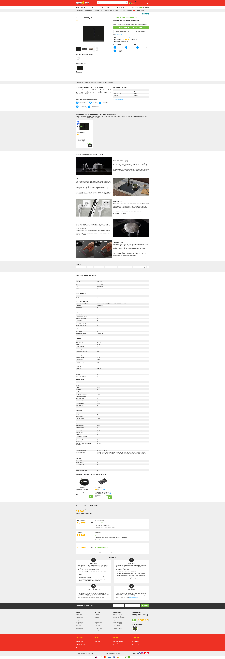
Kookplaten (90, 267)
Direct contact (141, 31)
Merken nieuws (117, 612)
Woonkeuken (78, 625)
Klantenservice (79, 637)
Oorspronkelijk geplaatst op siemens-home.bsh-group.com (105, 527)
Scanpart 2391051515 (80, 487)
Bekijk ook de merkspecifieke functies (84, 95)
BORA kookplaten (98, 628)
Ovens (96, 626)
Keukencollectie (79, 614)
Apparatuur (97, 612)
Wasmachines (97, 614)
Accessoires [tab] (99, 82)
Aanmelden (145, 605)
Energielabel (104, 102)
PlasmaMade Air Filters (117, 626)
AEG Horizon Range (117, 616)
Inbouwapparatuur (88, 13)
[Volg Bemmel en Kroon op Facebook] (139, 653)
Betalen (77, 642)
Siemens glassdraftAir (117, 623)
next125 (77, 620)
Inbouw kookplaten (97, 13)
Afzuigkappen (97, 625)
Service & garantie (79, 646)
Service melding (139, 1)
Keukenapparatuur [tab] (105, 10)
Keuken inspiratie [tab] (88, 10)
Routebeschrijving (98, 644)
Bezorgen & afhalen (79, 641)
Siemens (88, 19)
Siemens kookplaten (94, 19)
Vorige (78, 13)
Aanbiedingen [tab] (130, 10)
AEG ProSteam (116, 620)
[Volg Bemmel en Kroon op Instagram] (142, 653)
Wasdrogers (97, 616)
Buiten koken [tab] (122, 10)
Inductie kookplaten (99, 267)
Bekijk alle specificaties (118, 99)
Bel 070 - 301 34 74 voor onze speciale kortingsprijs (132, 27)
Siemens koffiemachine (117, 628)
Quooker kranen (98, 619)
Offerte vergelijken (79, 628)
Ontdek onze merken (117, 614)
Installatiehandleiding (83, 102)
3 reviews (84, 19)
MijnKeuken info (146, 1)
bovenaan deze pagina (133, 597)
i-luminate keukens (79, 622)
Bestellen (77, 639)
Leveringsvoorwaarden (80, 630)
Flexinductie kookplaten (111, 267)
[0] (147, 3)
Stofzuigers (97, 617)
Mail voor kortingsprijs (123, 31)
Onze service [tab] (110, 82)
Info (90, 145)
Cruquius (97, 637)
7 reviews (85, 134)
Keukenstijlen (78, 616)
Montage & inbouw (79, 647)
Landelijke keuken (79, 623)
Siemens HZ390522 (98, 487)
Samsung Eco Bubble (117, 622)
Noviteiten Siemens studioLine (119, 617)
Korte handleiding (94, 106)
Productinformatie (82, 106)
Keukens (78, 612)
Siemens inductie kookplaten (125, 267)
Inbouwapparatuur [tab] (114, 10)
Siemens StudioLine (117, 630)
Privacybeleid (108, 653)
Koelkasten (97, 623)
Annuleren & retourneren (80, 644)
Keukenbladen (78, 619)
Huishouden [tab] (96, 10)
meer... (110, 493)
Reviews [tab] (105, 82)
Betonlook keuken (79, 626)
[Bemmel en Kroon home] (82, 3)
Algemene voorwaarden (115, 653)
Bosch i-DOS (116, 619)
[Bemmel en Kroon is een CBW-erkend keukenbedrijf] (127, 657)
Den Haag (115, 637)
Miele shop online (98, 630)
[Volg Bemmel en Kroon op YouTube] (145, 653)
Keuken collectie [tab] (79, 10)
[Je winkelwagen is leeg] (147, 3)
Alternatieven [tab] (87, 82)
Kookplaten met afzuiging (139, 267)
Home (82, 13)
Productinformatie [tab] (79, 82)
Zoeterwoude (135, 637)
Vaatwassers (97, 620)
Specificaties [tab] (93, 82)
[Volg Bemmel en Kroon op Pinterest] (148, 653)
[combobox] (112, 2)
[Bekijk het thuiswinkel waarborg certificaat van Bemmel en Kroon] (132, 3)
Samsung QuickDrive (117, 625)
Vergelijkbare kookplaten (81, 74)
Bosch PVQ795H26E (81, 132)
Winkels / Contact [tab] (140, 10)
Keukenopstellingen (79, 617)
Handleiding (94, 102)
